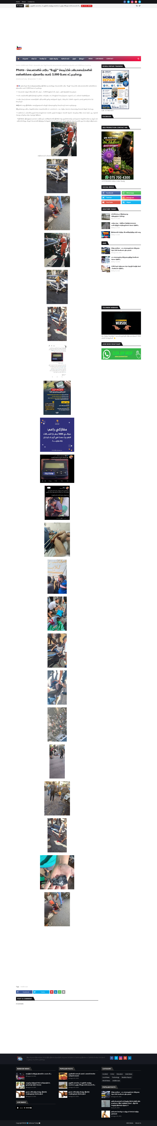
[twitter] (128, 1)
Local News (106, 1077)
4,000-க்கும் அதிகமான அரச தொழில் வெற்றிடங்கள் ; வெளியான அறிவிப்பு (126, 267)
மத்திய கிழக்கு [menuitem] (53, 59)
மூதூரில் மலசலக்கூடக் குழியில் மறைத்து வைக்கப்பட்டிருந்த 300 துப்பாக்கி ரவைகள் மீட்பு (82, 1084)
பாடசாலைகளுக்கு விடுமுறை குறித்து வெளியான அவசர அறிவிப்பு (125, 258)
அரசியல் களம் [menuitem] (65, 59)
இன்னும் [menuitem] (81, 59)
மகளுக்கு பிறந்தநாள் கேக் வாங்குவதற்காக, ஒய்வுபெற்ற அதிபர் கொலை (38, 1084)
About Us (138, 1123)
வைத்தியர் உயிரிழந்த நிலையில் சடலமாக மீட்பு (38, 1074)
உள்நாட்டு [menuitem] (33, 59)
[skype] (139, 1)
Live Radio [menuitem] (99, 59)
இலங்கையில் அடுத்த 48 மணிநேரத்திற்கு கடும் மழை (126, 232)
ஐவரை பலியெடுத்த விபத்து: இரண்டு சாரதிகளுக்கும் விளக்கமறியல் (36, 1093)
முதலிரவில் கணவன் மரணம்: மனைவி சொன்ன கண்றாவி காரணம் (49, 6)
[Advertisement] (78, 24)
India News (128, 1074)
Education (120, 1074)
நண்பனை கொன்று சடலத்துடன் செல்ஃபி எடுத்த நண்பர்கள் (125, 1113)
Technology (115, 1077)
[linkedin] (129, 1058)
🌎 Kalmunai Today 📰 (33, 1123)
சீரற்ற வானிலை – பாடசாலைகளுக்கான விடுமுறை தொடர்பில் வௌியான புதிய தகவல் (125, 249)
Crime (112, 1074)
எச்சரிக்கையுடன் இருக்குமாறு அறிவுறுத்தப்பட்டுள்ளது (119, 215)
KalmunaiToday (22, 79)
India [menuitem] (90, 59)
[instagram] (132, 1)
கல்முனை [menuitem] (25, 59)
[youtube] (136, 1)
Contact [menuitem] (109, 59)
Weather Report (126, 1077)
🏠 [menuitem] (18, 59)
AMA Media (129, 1123)
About (24, 2)
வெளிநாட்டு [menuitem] (43, 59)
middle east (24, 65)
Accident (105, 1074)
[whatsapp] (131, 193)
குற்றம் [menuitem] (74, 59)
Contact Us (31, 2)
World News (106, 1081)
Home (18, 2)
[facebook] (124, 1)
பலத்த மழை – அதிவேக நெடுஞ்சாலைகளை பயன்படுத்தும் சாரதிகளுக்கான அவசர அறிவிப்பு (125, 224)
